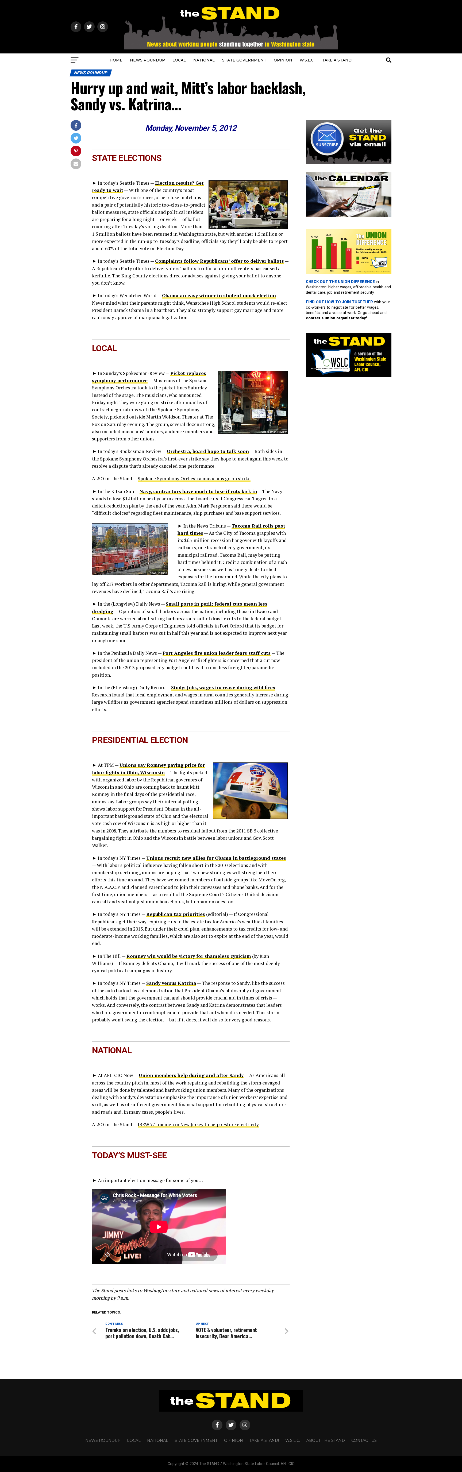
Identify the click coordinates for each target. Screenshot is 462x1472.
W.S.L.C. (307, 60)
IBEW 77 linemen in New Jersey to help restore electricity (198, 1124)
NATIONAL (204, 60)
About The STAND (325, 1440)
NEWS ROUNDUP (147, 60)
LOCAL (179, 60)
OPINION (283, 60)
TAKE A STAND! (337, 60)
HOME (116, 60)
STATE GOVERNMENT (244, 60)
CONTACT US (364, 1440)
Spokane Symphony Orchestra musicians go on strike (194, 478)
